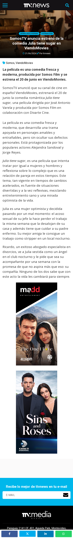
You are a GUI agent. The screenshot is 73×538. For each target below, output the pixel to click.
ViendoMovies (24, 63)
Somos (10, 63)
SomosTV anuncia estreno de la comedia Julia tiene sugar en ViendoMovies (36, 43)
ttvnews (46, 53)
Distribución (47, 34)
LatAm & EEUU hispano (29, 34)
